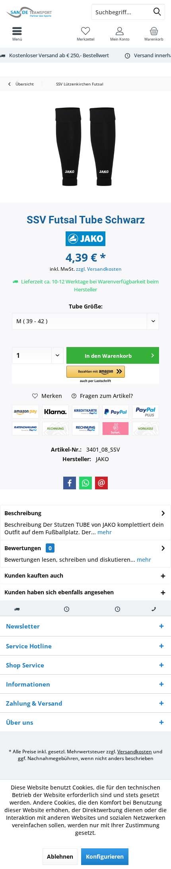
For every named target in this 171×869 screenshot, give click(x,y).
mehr (104, 532)
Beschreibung (22, 513)
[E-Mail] (101, 483)
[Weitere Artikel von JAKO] (85, 238)
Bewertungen (22, 548)
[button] (95, 375)
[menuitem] (154, 34)
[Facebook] (69, 483)
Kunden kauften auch (33, 575)
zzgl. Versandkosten (99, 269)
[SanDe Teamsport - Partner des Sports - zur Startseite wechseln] (43, 12)
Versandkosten (134, 751)
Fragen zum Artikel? (105, 396)
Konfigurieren (105, 856)
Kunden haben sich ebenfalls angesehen (59, 592)
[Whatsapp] (85, 483)
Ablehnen (60, 856)
